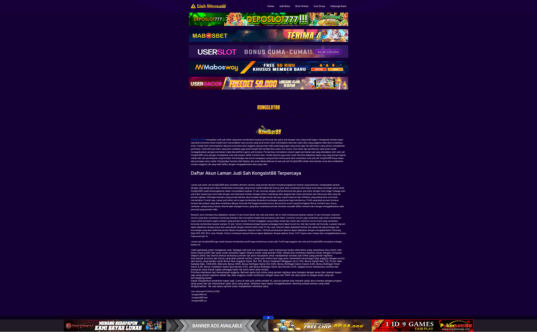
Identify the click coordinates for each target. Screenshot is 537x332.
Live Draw (319, 6)
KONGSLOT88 (198, 139)
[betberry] (115, 325)
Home (270, 6)
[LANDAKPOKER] (320, 325)
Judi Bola (284, 6)
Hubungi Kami (338, 6)
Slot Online (301, 6)
